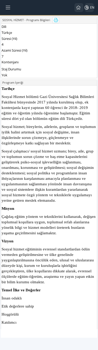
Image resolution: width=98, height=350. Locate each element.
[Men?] (8, 7)
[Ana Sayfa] (78, 7)
